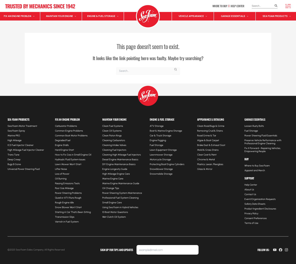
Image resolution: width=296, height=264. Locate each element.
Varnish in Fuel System (67, 221)
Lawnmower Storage (161, 154)
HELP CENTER (237, 6)
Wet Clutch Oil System (114, 216)
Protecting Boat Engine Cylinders (167, 164)
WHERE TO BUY (219, 6)
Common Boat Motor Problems (71, 135)
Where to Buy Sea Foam (257, 165)
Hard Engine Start (64, 149)
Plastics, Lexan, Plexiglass (210, 164)
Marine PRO (14, 135)
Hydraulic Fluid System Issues (70, 159)
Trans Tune (13, 154)
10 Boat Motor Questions (115, 212)
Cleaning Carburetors (113, 140)
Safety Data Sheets (254, 203)
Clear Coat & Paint (207, 154)
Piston (112, 135)
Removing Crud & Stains (210, 130)
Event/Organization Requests (260, 199)
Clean (105, 135)
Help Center (250, 184)
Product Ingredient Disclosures (260, 208)
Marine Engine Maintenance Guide (120, 183)
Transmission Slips (64, 216)
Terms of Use (251, 223)
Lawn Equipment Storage (163, 149)
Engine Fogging (158, 140)
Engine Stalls (62, 145)
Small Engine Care (112, 202)
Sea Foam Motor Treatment (22, 126)
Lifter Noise (61, 169)
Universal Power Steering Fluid (24, 169)
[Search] (276, 6)
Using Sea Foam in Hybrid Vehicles (120, 207)
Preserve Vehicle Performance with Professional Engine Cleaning (262, 142)
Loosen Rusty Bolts (254, 126)
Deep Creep (14, 159)
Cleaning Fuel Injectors (114, 149)
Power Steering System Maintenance (122, 193)
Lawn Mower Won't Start (68, 164)
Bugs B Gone (14, 164)
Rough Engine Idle (64, 202)
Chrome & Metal (206, 159)
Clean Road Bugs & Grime (210, 126)
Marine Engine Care (112, 178)
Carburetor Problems (66, 126)
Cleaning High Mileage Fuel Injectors (121, 154)
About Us (249, 189)
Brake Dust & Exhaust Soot (211, 145)
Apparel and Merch (254, 170)
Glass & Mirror (204, 169)
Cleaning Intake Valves (114, 145)
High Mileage (15, 140)
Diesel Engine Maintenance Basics (120, 159)
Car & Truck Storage (160, 135)
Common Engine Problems (69, 130)
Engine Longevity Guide (114, 169)
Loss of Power (62, 173)
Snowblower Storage (161, 169)
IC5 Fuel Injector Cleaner (21, 145)
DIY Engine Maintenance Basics (118, 164)
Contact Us (250, 194)
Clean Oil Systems (112, 130)
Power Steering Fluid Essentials (260, 135)
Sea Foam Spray (16, 130)
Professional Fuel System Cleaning (120, 197)
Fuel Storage (156, 145)
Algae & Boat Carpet (208, 140)
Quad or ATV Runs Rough (68, 197)
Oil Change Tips (110, 188)
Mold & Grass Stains (208, 149)
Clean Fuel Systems (112, 126)
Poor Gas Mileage (64, 188)
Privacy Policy (251, 213)
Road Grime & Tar (206, 135)
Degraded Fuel (62, 140)
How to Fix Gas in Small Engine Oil (73, 154)
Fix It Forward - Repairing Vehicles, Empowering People (262, 150)
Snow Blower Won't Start (68, 207)
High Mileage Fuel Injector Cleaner (26, 149)
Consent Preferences (255, 218)
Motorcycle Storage (160, 159)
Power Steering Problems (68, 193)
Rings (118, 135)
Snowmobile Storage (161, 173)
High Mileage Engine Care (116, 173)
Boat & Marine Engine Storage (166, 130)
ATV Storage (157, 126)
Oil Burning (60, 178)
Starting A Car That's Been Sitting (73, 212)
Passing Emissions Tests (67, 183)
